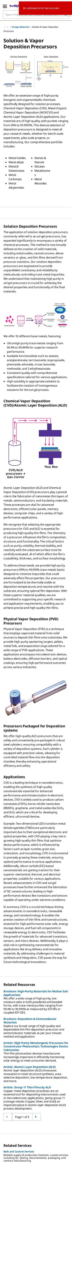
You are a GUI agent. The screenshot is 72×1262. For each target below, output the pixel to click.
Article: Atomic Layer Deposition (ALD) (29, 1067)
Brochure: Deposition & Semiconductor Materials (29, 1020)
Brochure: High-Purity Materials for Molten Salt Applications (35, 993)
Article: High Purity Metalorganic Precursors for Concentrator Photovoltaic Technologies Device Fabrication (35, 1046)
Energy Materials (20, 26)
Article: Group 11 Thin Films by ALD (27, 1087)
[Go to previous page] (36, 1117)
